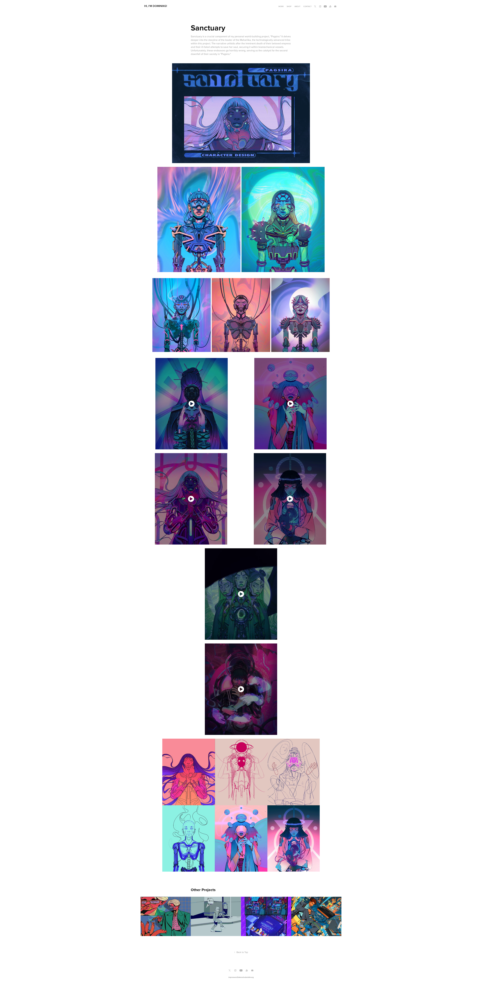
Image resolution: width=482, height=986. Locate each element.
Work (281, 6)
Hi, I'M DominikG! (155, 6)
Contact (307, 6)
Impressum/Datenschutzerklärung (241, 977)
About (297, 6)
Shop (289, 6)
